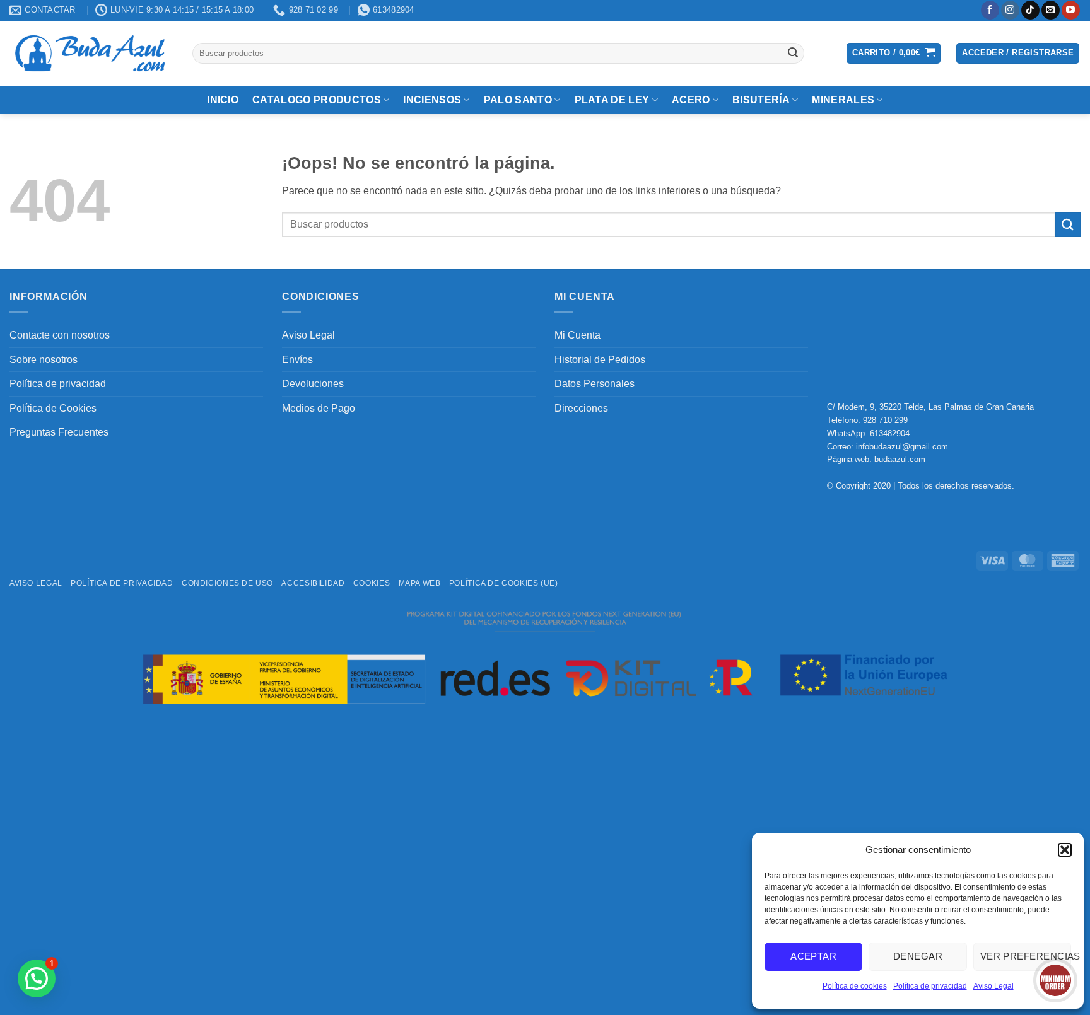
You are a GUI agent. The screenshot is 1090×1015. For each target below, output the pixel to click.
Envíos (297, 359)
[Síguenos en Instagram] (1010, 10)
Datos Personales (594, 383)
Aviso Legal (993, 986)
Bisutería (761, 100)
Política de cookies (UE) (503, 583)
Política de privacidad (930, 986)
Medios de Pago (318, 408)
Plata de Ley (612, 100)
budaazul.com (899, 459)
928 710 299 (885, 420)
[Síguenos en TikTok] (1030, 10)
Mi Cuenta (577, 335)
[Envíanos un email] (1050, 10)
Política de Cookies (53, 408)
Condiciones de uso (227, 583)
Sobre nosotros (43, 359)
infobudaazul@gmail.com (902, 446)
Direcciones (581, 408)
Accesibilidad (312, 583)
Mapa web (420, 583)
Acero (691, 100)
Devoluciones (313, 383)
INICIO (222, 100)
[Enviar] (793, 53)
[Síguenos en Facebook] (990, 10)
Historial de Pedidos (599, 359)
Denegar (917, 956)
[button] (1064, 850)
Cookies (371, 583)
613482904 (890, 433)
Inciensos (432, 100)
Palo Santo (518, 100)
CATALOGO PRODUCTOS (316, 100)
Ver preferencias (1025, 956)
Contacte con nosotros (59, 335)
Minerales (843, 100)
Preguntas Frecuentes (58, 432)
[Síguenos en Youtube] (1071, 10)
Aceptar (813, 956)
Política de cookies (855, 986)
